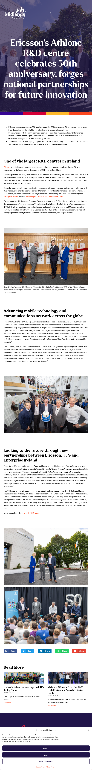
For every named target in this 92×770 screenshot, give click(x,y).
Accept (46, 748)
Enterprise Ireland (11, 196)
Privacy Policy (50, 767)
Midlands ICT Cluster (30, 513)
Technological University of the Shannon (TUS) (44, 196)
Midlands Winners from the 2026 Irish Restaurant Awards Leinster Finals (65, 690)
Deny (46, 755)
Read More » (8, 702)
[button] (88, 730)
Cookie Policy (40, 767)
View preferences (46, 761)
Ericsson (7, 167)
